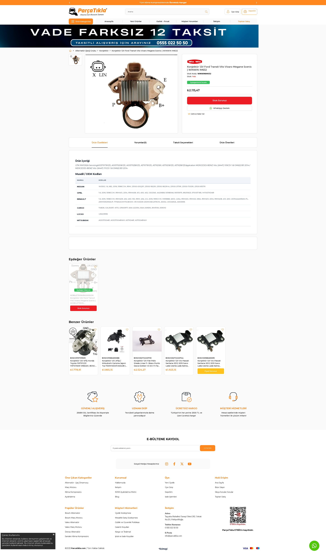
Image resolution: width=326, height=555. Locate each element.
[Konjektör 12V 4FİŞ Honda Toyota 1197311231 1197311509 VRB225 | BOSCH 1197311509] (83, 341)
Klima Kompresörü (73, 492)
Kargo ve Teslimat (123, 532)
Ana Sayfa (219, 483)
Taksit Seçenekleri (183, 142)
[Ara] (206, 12)
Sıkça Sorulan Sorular (224, 492)
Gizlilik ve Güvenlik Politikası (127, 522)
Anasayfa (109, 21)
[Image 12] (238, 516)
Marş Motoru (70, 487)
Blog (117, 497)
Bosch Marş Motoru (74, 518)
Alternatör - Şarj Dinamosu (76, 483)
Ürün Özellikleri (100, 142)
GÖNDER (207, 448)
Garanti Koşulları (122, 527)
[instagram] (166, 463)
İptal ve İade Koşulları (124, 536)
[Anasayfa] (70, 51)
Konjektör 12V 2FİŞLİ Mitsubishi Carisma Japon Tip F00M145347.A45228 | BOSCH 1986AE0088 (114, 363)
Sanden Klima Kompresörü (77, 536)
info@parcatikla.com (173, 536)
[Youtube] (189, 463)
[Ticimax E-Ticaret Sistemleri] (163, 549)
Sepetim (169, 492)
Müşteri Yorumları (190, 21)
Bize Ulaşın (220, 487)
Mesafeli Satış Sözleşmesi (126, 518)
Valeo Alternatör (72, 522)
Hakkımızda (120, 483)
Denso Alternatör (72, 532)
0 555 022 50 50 (171, 528)
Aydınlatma (70, 497)
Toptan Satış (244, 21)
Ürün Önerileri (227, 142)
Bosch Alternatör (72, 513)
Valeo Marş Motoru (73, 527)
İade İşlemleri (171, 497)
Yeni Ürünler (136, 21)
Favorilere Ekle (95, 267)
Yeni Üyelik (169, 483)
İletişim (216, 21)
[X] (182, 463)
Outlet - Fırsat (162, 21)
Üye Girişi (169, 487)
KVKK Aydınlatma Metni (125, 492)
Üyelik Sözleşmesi (123, 513)
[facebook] (174, 463)
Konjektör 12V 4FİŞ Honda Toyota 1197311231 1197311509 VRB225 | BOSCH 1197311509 (83, 363)
